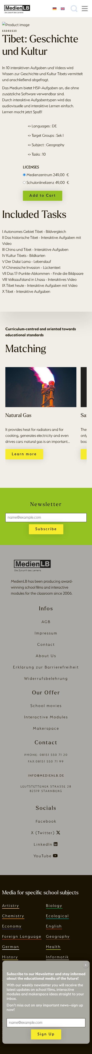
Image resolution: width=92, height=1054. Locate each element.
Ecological (57, 916)
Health (53, 946)
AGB (46, 621)
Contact (46, 644)
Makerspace (46, 728)
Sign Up (46, 1034)
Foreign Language (22, 936)
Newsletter (46, 504)
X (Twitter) (43, 833)
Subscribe (46, 529)
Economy (12, 926)
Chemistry (13, 916)
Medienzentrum (48, 175)
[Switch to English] (63, 8)
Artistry (10, 905)
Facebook (46, 821)
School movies (46, 705)
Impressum (46, 633)
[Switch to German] (54, 8)
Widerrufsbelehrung (46, 678)
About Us (46, 656)
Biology (54, 905)
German (10, 946)
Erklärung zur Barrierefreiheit (46, 667)
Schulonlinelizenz (48, 182)
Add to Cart (42, 195)
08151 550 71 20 (54, 754)
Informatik (57, 957)
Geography (58, 936)
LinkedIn (43, 844)
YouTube (43, 856)
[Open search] (74, 8)
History (10, 957)
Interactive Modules (46, 717)
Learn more (24, 454)
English (54, 926)
